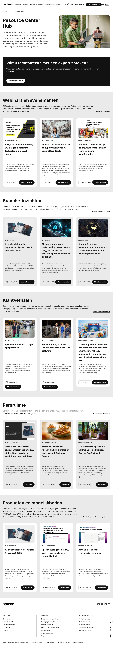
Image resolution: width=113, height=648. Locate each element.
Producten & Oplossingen (29, 4)
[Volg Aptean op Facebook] (98, 604)
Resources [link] (19, 11)
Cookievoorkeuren (37, 642)
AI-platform (18, 4)
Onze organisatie (50, 4)
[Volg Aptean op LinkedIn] (106, 604)
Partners (58, 4)
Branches (41, 4)
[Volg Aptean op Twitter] (102, 604)
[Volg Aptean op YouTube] (109, 604)
